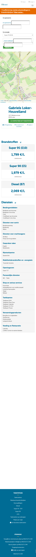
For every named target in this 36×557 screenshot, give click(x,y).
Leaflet (2, 100)
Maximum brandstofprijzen (18, 500)
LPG (18, 514)
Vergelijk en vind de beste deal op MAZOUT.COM (18, 539)
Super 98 (18, 511)
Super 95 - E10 (18, 508)
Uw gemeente (7, 18)
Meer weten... (19, 12)
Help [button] (23, 2)
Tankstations (18, 497)
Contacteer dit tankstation (22, 121)
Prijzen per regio (18, 520)
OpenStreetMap (13, 100)
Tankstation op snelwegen (18, 517)
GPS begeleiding (8, 125)
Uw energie (6, 32)
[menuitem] (18, 493)
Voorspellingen (18, 503)
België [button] (32, 2)
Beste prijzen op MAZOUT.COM (18, 544)
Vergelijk (8, 47)
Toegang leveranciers (18, 547)
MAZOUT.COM (18, 554)
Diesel (18, 506)
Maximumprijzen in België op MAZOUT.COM (18, 541)
